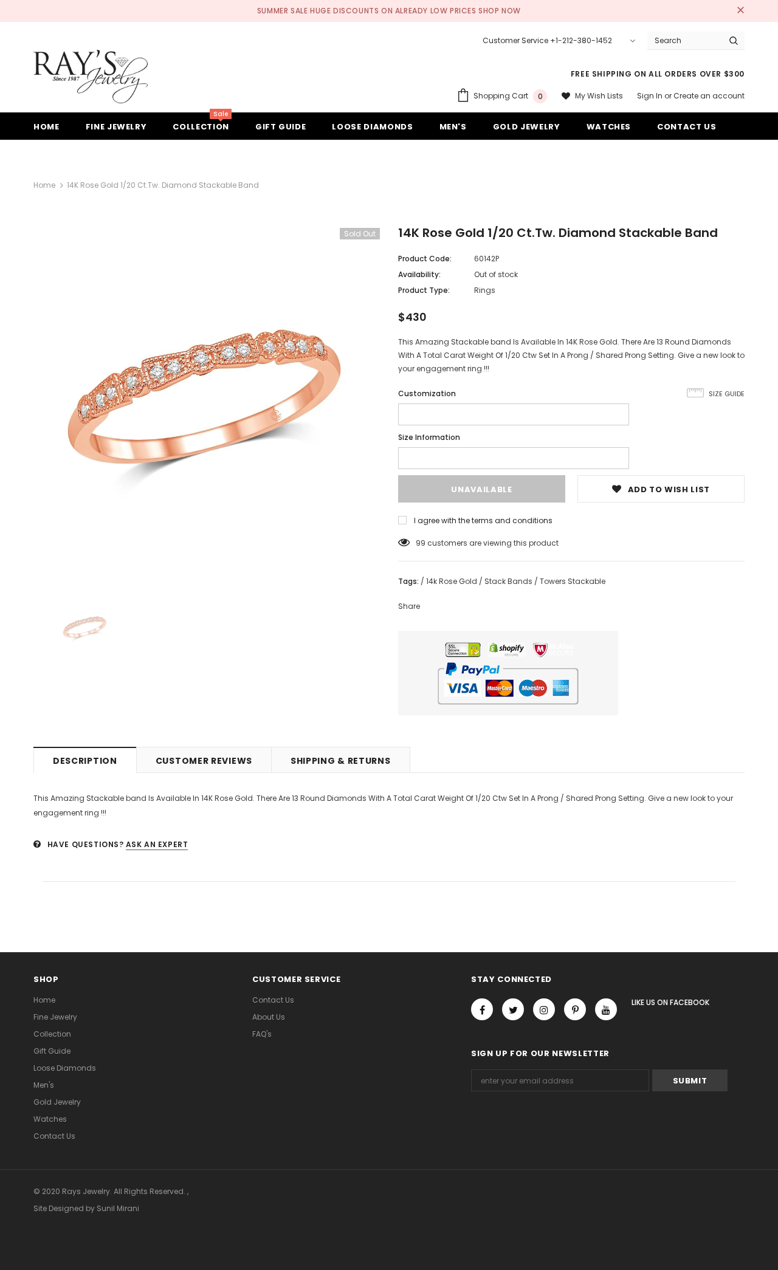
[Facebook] (482, 1009)
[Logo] (90, 76)
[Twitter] (513, 1009)
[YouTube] (606, 1009)
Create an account (709, 96)
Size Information (429, 437)
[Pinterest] (575, 1009)
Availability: (419, 274)
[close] (740, 11)
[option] (206, 401)
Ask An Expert (157, 844)
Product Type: (424, 290)
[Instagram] (544, 1009)
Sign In (650, 96)
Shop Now (499, 10)
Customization (427, 393)
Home (44, 185)
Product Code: (425, 258)
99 (420, 543)
